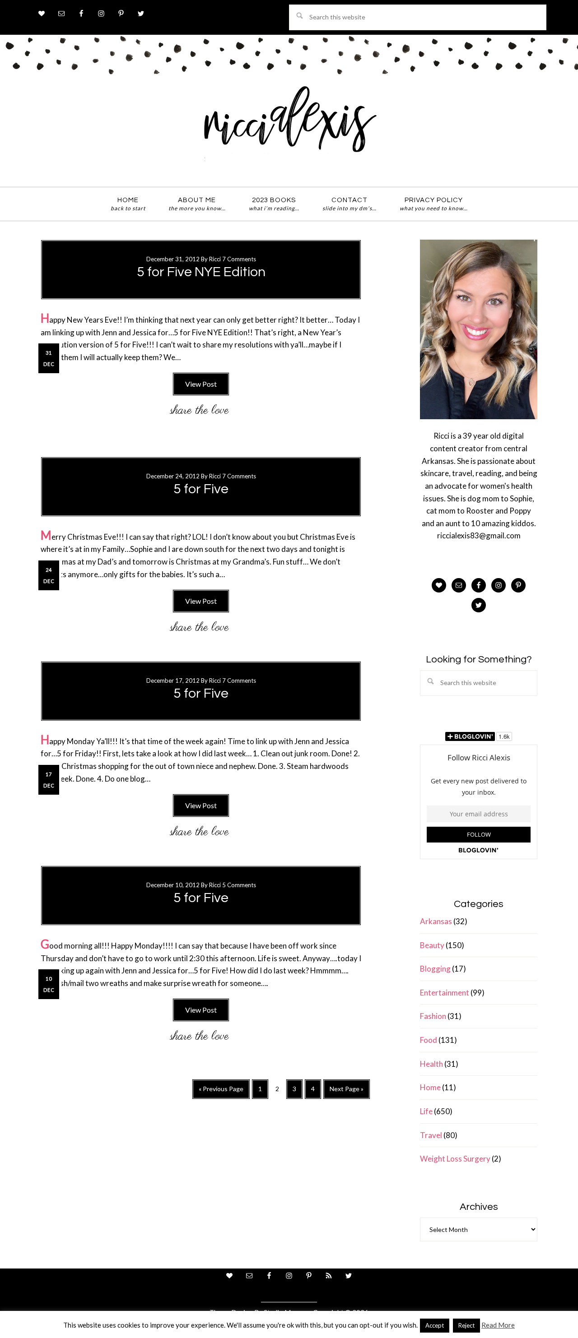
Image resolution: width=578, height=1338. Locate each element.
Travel (431, 1135)
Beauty (432, 945)
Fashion (433, 1016)
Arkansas (436, 921)
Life (426, 1111)
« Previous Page (221, 1091)
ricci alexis (289, 128)
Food (428, 1040)
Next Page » (346, 1091)
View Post (201, 384)
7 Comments (239, 259)
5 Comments (239, 885)
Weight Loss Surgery (455, 1158)
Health (431, 1064)
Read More (498, 1325)
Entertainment (444, 992)
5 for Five (200, 489)
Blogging (435, 968)
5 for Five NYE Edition (201, 272)
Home (430, 1087)
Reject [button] (466, 1325)
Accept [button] (434, 1325)
